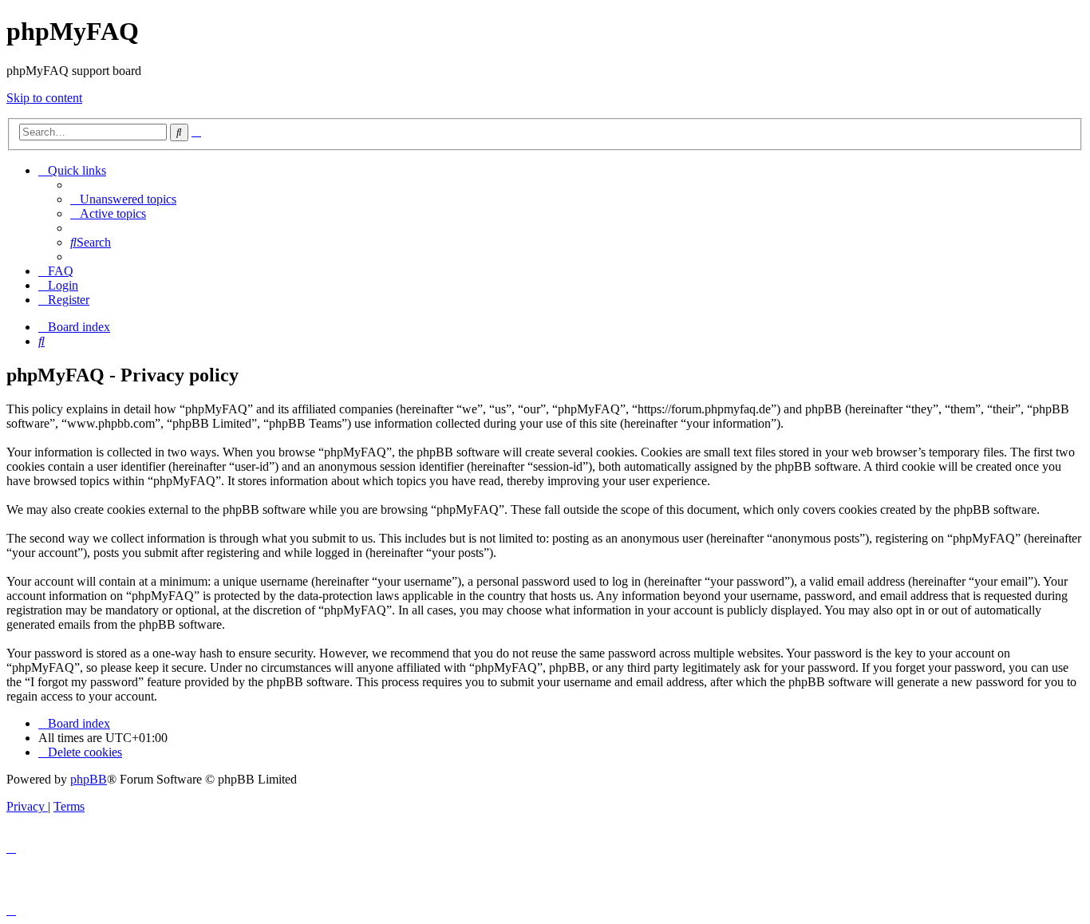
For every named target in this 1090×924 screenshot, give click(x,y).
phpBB (88, 779)
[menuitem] (123, 199)
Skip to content (44, 98)
